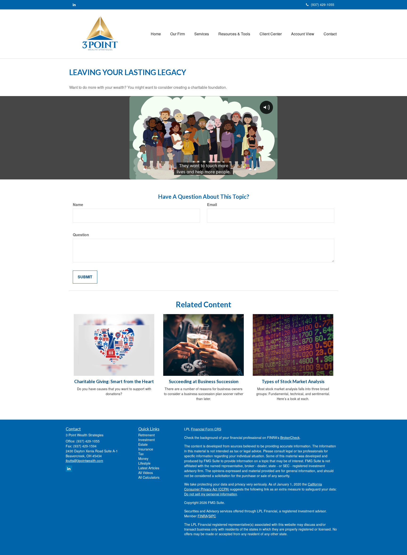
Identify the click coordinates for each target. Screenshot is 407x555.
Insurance (145, 449)
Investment (146, 439)
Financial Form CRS (206, 429)
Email (212, 204)
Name (78, 204)
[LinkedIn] (74, 4)
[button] (178, 34)
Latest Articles (148, 468)
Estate (143, 444)
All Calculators (148, 477)
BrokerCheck (290, 437)
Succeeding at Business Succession (203, 381)
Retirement (146, 435)
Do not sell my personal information (210, 494)
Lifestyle (144, 463)
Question (81, 234)
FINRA (203, 516)
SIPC (212, 516)
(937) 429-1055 (322, 4)
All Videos (145, 472)
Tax (141, 453)
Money (143, 458)
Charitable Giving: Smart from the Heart (114, 381)
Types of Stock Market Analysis (293, 381)
